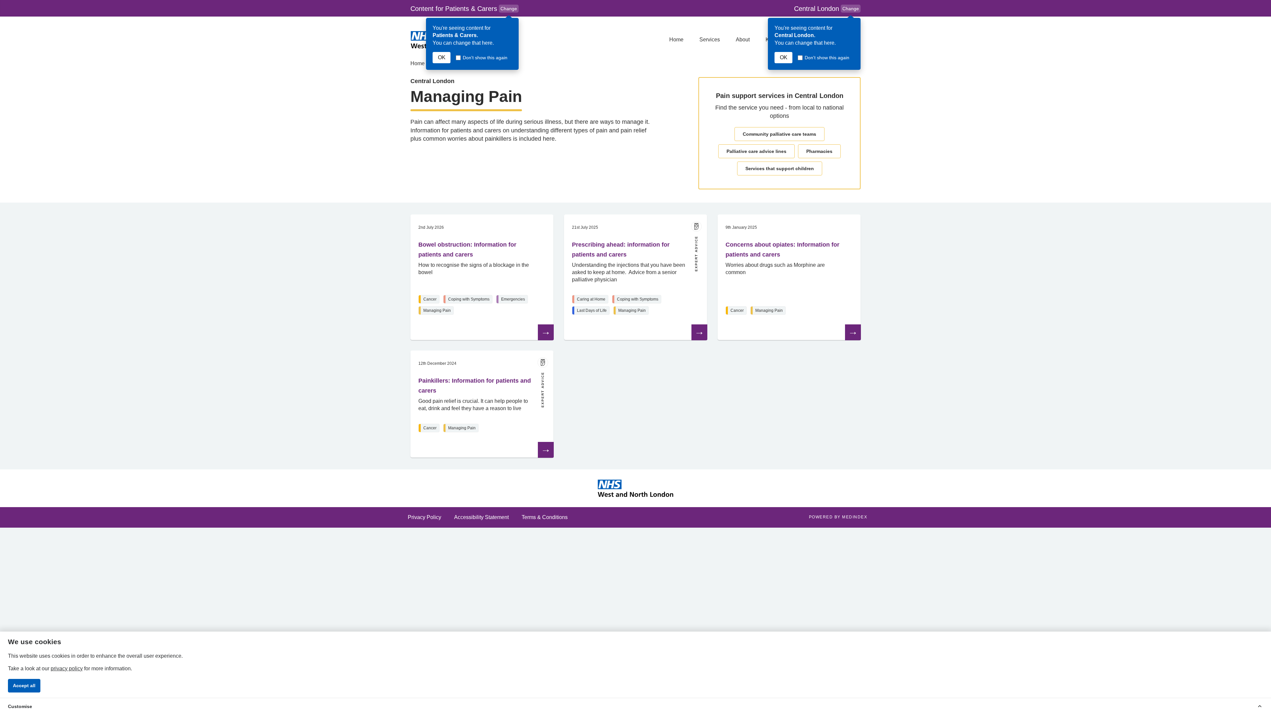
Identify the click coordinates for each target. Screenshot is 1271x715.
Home (676, 39)
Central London (826, 8)
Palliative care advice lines (756, 151)
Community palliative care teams (779, 134)
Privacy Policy (424, 517)
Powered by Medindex (838, 517)
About (743, 39)
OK (442, 57)
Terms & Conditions (545, 517)
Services (709, 39)
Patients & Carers (464, 9)
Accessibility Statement (481, 517)
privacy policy (67, 668)
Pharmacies (819, 151)
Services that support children (779, 168)
